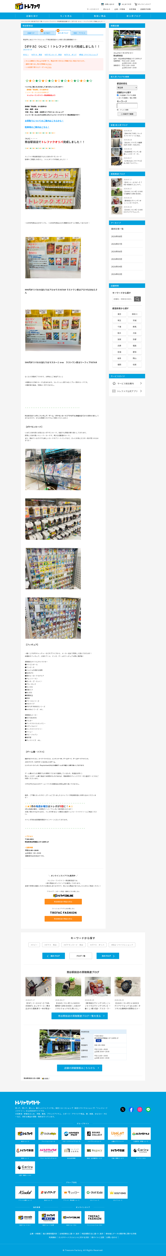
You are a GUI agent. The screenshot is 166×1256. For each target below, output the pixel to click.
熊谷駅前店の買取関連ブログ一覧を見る (79, 1015)
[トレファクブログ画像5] (53, 539)
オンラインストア (144, 4)
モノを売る (66, 15)
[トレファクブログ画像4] (53, 490)
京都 (134, 339)
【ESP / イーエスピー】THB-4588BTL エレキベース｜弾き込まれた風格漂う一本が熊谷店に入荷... (38, 1006)
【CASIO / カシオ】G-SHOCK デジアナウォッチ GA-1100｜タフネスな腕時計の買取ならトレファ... (127, 1006)
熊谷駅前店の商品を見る (63, 902)
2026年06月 (116, 251)
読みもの (106, 9)
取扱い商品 (100, 15)
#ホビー (26, 55)
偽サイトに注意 (97, 1237)
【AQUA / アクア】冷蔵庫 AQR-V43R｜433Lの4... (133, 143)
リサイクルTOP (25, 21)
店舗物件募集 (145, 9)
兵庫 (119, 345)
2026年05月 (116, 258)
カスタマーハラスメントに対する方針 (73, 1237)
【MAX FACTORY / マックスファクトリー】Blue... (133, 134)
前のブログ (55, 955)
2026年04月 (116, 266)
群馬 (134, 326)
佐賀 (134, 364)
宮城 (119, 352)
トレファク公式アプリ (127, 391)
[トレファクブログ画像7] (53, 639)
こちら (49, 64)
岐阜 (119, 358)
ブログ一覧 (80, 955)
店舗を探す (32, 15)
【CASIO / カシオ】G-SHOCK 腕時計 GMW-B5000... (133, 192)
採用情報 (132, 9)
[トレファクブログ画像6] (53, 589)
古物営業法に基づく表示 (69, 1233)
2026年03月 (116, 274)
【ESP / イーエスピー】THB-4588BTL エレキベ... (133, 183)
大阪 (134, 333)
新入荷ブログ (134, 15)
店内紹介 (47, 33)
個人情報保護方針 (50, 1233)
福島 (134, 345)
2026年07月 (116, 243)
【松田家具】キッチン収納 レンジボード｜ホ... (132, 153)
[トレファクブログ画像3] (53, 351)
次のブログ (106, 955)
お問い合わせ (111, 1237)
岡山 (134, 358)
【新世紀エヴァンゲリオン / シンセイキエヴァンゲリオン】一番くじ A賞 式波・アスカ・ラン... (97, 1006)
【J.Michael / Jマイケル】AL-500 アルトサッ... (133, 162)
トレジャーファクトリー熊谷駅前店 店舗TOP (56, 21)
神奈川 (134, 314)
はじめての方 (126, 4)
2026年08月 (116, 236)
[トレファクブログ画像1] (53, 209)
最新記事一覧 (117, 228)
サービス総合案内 (125, 383)
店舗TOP (30, 33)
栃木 (119, 333)
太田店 (46, 1078)
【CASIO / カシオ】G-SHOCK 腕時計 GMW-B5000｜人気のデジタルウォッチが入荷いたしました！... (68, 1006)
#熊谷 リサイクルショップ (88, 55)
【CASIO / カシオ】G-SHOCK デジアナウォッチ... (133, 211)
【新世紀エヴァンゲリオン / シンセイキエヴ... (132, 201)
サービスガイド (93, 9)
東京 (119, 314)
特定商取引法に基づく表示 (92, 1233)
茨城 (134, 320)
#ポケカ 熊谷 (37, 55)
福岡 (119, 364)
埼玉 (119, 320)
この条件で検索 (127, 114)
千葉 (119, 326)
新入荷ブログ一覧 (37, 21)
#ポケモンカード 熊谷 (53, 55)
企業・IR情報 (119, 9)
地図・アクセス (79, 33)
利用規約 (52, 1237)
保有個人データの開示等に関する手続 (121, 1233)
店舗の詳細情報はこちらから (79, 1068)
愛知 (134, 352)
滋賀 (119, 339)
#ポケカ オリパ (70, 55)
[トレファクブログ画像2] (53, 278)
